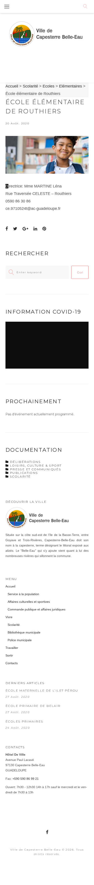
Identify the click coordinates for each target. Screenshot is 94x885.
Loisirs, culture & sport (36, 465)
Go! (80, 272)
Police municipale (20, 640)
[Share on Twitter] (15, 228)
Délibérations (25, 462)
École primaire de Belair (33, 706)
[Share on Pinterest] (44, 228)
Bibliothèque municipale (24, 632)
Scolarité (20, 476)
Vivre (8, 617)
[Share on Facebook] (6, 228)
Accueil (10, 586)
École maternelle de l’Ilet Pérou (41, 690)
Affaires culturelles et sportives (29, 601)
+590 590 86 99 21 (25, 778)
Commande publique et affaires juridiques (36, 609)
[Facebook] (47, 832)
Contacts (11, 663)
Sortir (9, 655)
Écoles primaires (24, 721)
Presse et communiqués (35, 469)
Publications (24, 473)
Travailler (11, 647)
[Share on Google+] (25, 228)
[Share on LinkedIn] (35, 228)
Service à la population (23, 594)
